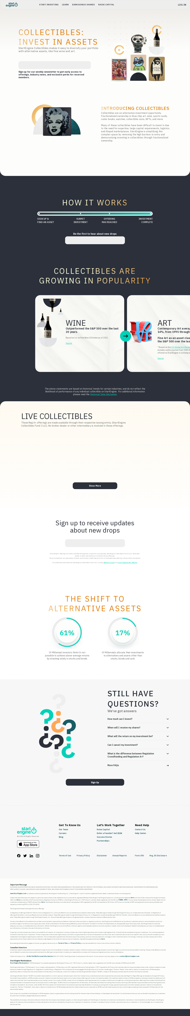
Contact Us (140, 829)
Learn (65, 4)
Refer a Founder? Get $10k (109, 833)
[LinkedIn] (31, 856)
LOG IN (182, 4)
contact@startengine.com (129, 956)
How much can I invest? (120, 718)
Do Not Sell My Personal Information (40, 956)
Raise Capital (106, 4)
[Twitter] (25, 856)
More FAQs (113, 765)
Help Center (140, 833)
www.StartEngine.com (18, 893)
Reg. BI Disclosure (158, 855)
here (132, 898)
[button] (125, 336)
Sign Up (95, 782)
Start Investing (49, 4)
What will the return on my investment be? (130, 736)
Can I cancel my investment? (123, 744)
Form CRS (139, 855)
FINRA (121, 900)
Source (69, 343)
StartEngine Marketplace (19, 963)
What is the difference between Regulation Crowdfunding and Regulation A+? (131, 755)
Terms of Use (65, 855)
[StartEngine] (27, 833)
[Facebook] (19, 856)
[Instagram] (37, 856)
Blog (61, 837)
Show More (95, 485)
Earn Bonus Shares (83, 4)
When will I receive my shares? (124, 727)
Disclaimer (102, 855)
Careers (62, 833)
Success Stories (104, 837)
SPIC (126, 900)
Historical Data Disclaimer (103, 394)
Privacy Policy (83, 855)
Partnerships (103, 841)
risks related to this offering (127, 562)
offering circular (109, 562)
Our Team (63, 829)
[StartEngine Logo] (12, 4)
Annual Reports (119, 855)
